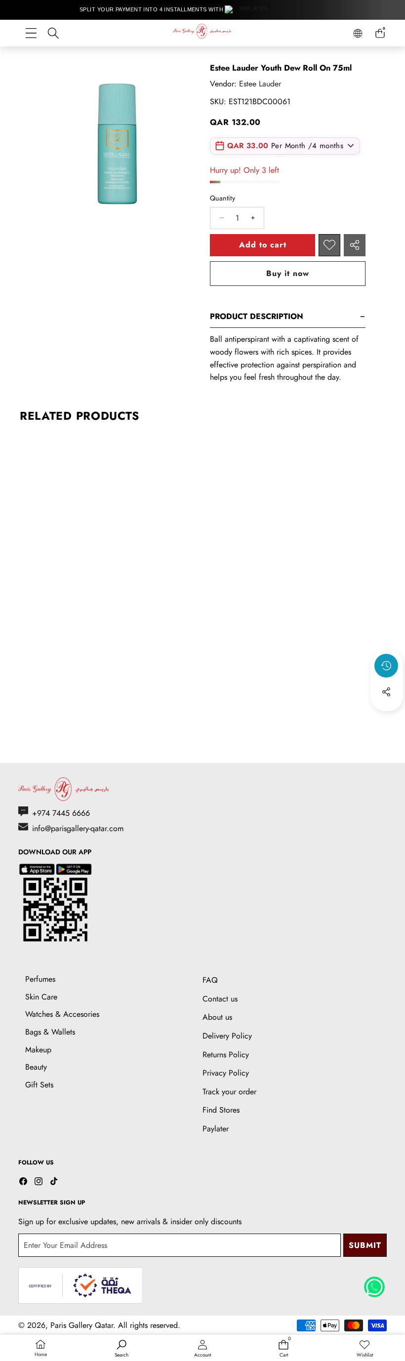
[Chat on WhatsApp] (374, 1283)
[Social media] (386, 692)
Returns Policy (225, 1054)
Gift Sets (39, 1084)
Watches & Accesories (62, 1014)
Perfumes (40, 979)
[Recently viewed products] (386, 666)
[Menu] (31, 33)
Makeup (38, 1049)
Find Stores (221, 1110)
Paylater (215, 1128)
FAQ (210, 980)
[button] (387, 718)
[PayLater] (249, 9)
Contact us (220, 998)
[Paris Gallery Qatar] (202, 33)
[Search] (53, 33)
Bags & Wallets (50, 1032)
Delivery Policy (227, 1035)
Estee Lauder (260, 83)
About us (217, 1017)
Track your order (229, 1091)
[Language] (358, 33)
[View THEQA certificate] (80, 1285)
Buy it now (287, 273)
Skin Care (41, 996)
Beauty (36, 1067)
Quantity (222, 198)
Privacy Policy (225, 1073)
